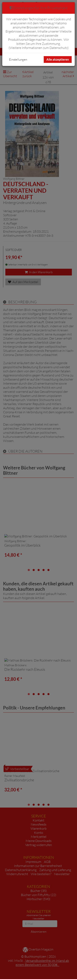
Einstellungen (18, 59)
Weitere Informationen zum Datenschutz (39, 48)
